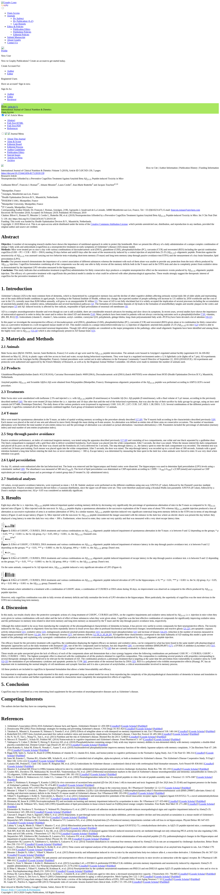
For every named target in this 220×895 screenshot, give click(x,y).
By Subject (18, 18)
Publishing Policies (22, 32)
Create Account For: (10, 66)
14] (36, 331)
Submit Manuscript (16, 37)
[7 (202, 314)
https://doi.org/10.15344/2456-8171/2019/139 (22, 173)
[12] (196, 325)
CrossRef (115, 726)
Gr (2, 5)
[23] (44, 632)
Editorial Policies (21, 34)
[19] (213, 419)
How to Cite (152, 168)
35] (6, 661)
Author (10, 71)
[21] (24, 632)
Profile (4, 50)
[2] (92, 304)
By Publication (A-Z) (23, 21)
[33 (2, 661)
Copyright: (6, 224)
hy (7, 5)
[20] (23, 469)
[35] (134, 661)
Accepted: (36, 212)
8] (204, 314)
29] (110, 634)
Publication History (188, 168)
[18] (109, 648)
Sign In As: (6, 89)
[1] (96, 301)
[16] (20, 401)
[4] (126, 306)
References (12, 128)
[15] (93, 331)
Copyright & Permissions (28, 889)
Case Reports (19, 24)
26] (39, 634)
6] (94, 314)
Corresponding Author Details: (16, 210)
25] (165, 632)
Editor (10, 73)
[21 (184, 628)
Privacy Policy (8, 889)
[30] (65, 645)
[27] (70, 634)
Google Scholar (129, 726)
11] (210, 317)
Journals (11, 15)
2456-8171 (13, 107)
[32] (64, 648)
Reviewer (11, 99)
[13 (32, 331)
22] (188, 628)
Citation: (5, 215)
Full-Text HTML (15, 123)
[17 (137, 419)
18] (140, 419)
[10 (206, 317)
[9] (16, 317)
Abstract (11, 120)
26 (104, 634)
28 (107, 634)
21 (101, 634)
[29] (130, 645)
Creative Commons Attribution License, (109, 224)
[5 (91, 314)
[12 (35, 634)
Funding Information (209, 168)
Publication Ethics (21, 29)
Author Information (168, 168)
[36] (85, 661)
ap (5, 5)
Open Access (13, 13)
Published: (64, 212)
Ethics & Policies (15, 26)
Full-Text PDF (14, 125)
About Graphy (14, 40)
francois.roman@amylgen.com (185, 210)
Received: (6, 212)
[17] (171, 645)
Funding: (5, 221)
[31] (213, 645)
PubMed (142, 726)
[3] (15, 306)
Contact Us (12, 42)
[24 (161, 632)
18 (98, 634)
